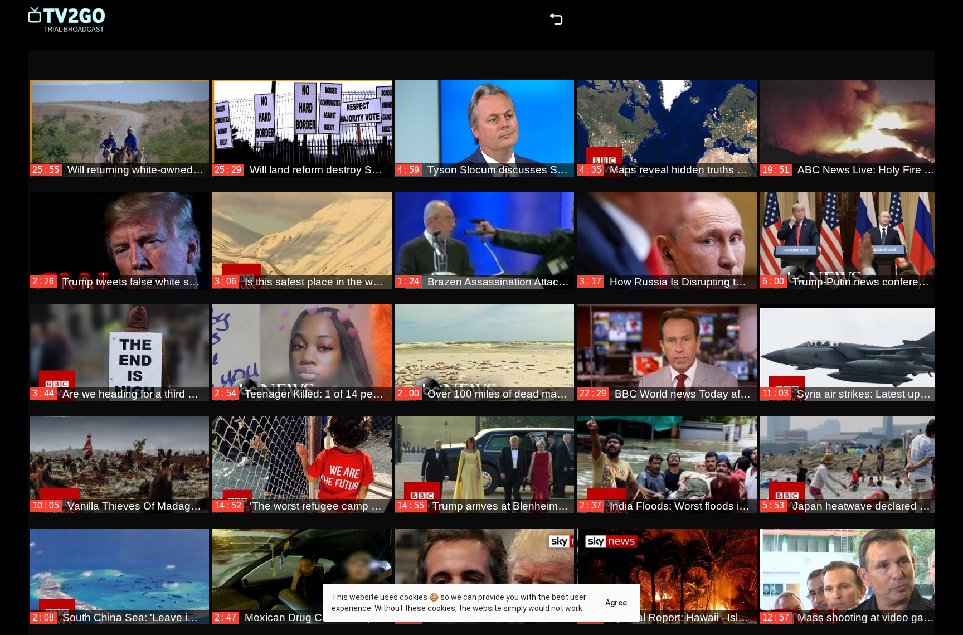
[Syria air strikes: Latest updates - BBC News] (850, 342)
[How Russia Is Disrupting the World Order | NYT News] (667, 230)
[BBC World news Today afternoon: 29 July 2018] (667, 342)
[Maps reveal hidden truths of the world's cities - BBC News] (667, 118)
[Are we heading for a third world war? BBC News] (120, 342)
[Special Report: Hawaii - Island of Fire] (667, 567)
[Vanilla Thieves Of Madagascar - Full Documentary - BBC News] (120, 454)
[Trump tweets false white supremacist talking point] (120, 230)
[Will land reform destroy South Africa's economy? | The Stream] (302, 118)
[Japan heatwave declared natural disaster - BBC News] (850, 454)
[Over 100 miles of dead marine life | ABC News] (485, 342)
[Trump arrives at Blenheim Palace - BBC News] (485, 454)
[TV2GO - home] (66, 19)
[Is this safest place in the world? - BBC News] (302, 230)
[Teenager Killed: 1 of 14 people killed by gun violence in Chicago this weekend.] (302, 342)
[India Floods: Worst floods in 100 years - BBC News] (667, 454)
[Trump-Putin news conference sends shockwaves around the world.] (850, 230)
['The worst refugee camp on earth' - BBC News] (302, 454)
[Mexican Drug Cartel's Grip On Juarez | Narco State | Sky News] (302, 567)
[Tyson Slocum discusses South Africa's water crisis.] (485, 118)
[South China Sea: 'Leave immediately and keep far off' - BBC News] (120, 567)
